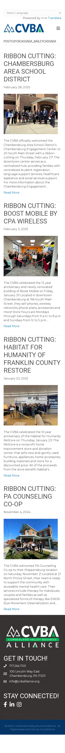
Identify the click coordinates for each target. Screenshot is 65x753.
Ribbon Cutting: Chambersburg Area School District (30, 67)
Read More (12, 192)
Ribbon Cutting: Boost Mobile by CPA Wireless (30, 213)
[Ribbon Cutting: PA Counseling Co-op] (31, 538)
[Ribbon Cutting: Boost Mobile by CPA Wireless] (31, 255)
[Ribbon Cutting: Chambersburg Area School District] (31, 113)
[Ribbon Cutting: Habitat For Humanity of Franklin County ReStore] (31, 405)
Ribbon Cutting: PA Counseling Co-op (30, 496)
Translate (54, 18)
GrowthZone (47, 729)
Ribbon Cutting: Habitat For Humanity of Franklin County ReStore (32, 355)
